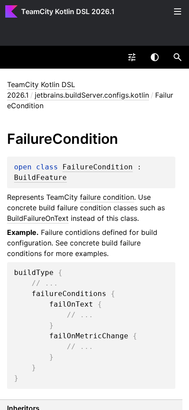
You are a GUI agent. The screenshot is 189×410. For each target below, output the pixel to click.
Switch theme (154, 57)
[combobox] (131, 57)
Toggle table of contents (177, 11)
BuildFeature (40, 178)
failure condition (107, 197)
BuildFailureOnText (38, 218)
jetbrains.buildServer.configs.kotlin (92, 95)
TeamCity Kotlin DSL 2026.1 (68, 11)
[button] (177, 57)
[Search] (177, 57)
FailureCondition (97, 167)
